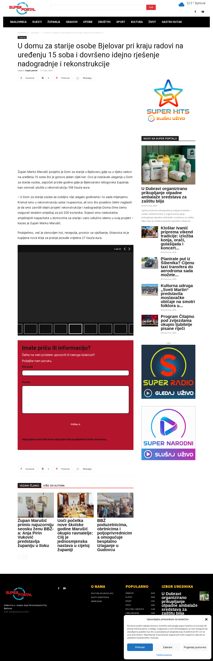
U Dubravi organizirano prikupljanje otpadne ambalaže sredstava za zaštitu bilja (164, 194)
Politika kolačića (164, 654)
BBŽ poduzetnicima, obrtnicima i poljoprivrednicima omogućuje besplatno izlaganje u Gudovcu (114, 535)
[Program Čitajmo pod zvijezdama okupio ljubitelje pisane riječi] (149, 320)
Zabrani (167, 647)
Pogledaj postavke (195, 647)
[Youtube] (203, 12)
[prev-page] (20, 557)
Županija (35, 32)
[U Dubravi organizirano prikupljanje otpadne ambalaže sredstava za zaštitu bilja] (168, 165)
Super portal (31, 70)
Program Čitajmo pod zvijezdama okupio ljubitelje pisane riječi (177, 322)
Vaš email (27, 366)
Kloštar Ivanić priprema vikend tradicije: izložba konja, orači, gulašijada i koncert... (177, 238)
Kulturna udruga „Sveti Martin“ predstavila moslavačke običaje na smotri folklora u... (178, 295)
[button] (206, 619)
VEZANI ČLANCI (29, 485)
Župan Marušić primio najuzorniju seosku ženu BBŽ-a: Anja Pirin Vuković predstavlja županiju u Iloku (36, 533)
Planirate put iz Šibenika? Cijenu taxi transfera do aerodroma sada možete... (177, 266)
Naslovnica (23, 32)
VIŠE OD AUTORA (54, 485)
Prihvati (140, 647)
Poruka (26, 382)
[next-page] (25, 557)
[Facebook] (195, 12)
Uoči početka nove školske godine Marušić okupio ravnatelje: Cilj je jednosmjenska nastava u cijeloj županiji (75, 535)
